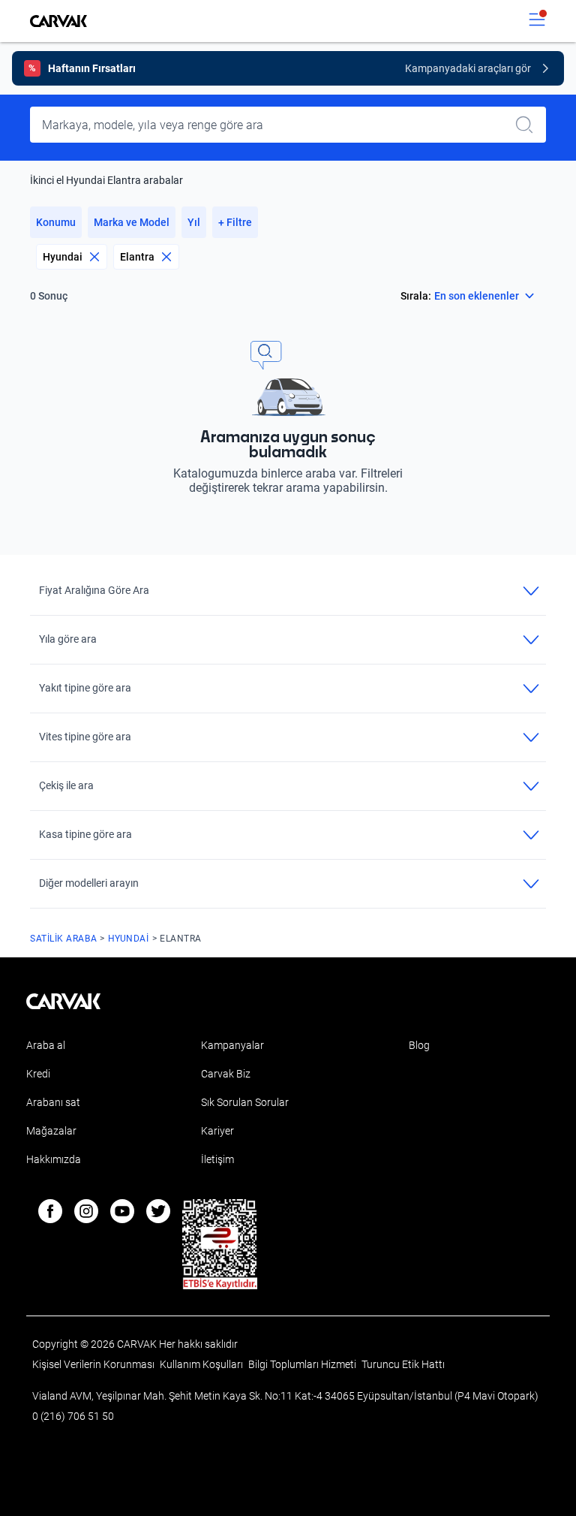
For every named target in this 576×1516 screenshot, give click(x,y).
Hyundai (62, 257)
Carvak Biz (225, 1074)
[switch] (537, 21)
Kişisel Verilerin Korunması (94, 1364)
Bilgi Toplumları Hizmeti (303, 1364)
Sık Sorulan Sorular (245, 1102)
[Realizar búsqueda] (528, 124)
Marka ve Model (132, 222)
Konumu (56, 222)
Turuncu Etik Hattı (403, 1364)
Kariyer (217, 1131)
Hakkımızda (53, 1159)
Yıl (194, 222)
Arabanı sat (53, 1102)
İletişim (217, 1159)
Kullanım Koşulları (202, 1364)
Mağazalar (51, 1131)
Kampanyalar (232, 1045)
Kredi (38, 1074)
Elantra (137, 257)
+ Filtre (235, 222)
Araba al (45, 1045)
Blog (419, 1045)
